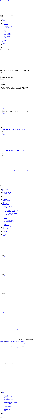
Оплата (4, 341)
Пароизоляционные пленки (6, 200)
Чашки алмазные (6, 225)
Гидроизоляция (6, 25)
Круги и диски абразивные (14, 48)
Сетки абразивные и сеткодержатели (9, 223)
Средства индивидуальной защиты (7, 230)
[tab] (17, 82)
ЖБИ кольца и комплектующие (6, 192)
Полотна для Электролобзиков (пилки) (9, 219)
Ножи (5, 217)
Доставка (3, 20)
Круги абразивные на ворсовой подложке (12, 210)
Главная (3, 22)
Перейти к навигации (3, 0)
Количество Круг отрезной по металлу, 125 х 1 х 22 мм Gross (9, 77)
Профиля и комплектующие (8, 34)
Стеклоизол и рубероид (7, 35)
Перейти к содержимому (10, 0)
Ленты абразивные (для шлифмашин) (9, 216)
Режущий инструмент (6, 48)
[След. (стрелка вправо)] (1, 417)
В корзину (2, 79)
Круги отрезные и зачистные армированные (25, 48)
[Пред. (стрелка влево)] (0, 417)
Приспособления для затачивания (9, 220)
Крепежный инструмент (5, 197)
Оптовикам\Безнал (5, 19)
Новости (19, 341)
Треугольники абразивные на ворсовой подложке (13, 215)
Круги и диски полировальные (10, 211)
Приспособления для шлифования (9, 221)
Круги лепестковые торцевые (10, 212)
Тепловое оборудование (7, 36)
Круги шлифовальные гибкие (10, 214)
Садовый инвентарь (5, 227)
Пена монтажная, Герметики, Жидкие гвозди (10, 32)
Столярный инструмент (5, 232)
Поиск (12, 15)
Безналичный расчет (9, 341)
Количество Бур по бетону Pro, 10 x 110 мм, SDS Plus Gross (10, 111)
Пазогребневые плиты (7, 31)
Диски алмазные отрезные (8, 206)
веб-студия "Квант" (22, 343)
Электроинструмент (7, 39)
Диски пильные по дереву (7, 207)
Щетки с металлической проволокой (9, 226)
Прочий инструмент (5, 203)
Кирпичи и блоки (6, 28)
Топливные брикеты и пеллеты (6, 233)
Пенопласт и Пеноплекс (7, 33)
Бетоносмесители (6, 394)
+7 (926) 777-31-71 (4, 44)
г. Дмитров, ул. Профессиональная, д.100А (8, 45)
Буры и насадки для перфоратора (8, 205)
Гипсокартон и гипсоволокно (8, 26)
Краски (5, 30)
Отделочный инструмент (5, 198)
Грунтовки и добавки (7, 27)
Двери (3, 190)
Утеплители (5, 37)
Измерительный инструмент (6, 193)
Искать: (1, 15)
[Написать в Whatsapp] (16, 368)
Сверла (5, 222)
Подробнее (3, 312)
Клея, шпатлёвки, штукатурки (8, 29)
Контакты (3, 21)
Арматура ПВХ (6, 24)
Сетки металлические (5, 228)
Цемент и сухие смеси (7, 408)
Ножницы (5, 218)
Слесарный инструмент (5, 229)
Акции (3, 18)
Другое (5, 40)
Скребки (5, 224)
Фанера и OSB (6, 38)
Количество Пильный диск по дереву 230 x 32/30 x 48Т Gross (11, 132)
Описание (3, 82)
